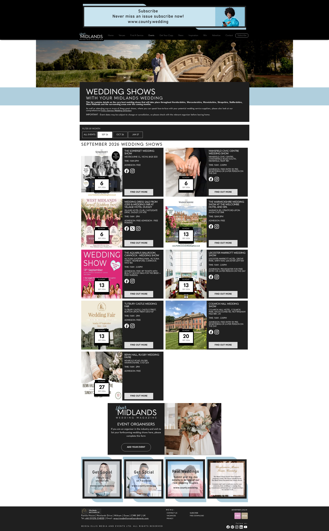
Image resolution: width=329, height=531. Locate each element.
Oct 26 (120, 135)
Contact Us (172, 513)
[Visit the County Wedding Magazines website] (244, 516)
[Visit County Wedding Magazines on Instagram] (237, 527)
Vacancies (171, 516)
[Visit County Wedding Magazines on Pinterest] (233, 527)
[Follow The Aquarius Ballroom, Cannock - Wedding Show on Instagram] (132, 281)
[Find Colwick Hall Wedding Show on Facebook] (211, 332)
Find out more (138, 192)
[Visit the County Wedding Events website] (237, 516)
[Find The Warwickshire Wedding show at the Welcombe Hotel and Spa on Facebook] (211, 226)
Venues (122, 35)
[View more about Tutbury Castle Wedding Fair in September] (101, 325)
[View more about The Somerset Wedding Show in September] (101, 172)
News (180, 35)
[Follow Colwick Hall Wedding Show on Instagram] (217, 332)
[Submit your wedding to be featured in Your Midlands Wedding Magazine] (185, 479)
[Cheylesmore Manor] (227, 479)
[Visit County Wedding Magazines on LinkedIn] (241, 527)
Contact (229, 35)
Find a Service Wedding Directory (116, 111)
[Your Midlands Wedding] (91, 37)
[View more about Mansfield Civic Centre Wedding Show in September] (186, 172)
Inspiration (193, 35)
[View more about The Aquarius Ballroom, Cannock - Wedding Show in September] (101, 274)
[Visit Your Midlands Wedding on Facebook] (228, 527)
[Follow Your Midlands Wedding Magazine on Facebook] (143, 479)
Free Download (197, 516)
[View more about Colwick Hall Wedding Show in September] (186, 325)
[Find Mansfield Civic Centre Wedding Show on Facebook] (211, 179)
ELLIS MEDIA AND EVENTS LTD (111, 526)
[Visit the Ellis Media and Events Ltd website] (91, 511)
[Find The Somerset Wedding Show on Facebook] (127, 171)
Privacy (170, 518)
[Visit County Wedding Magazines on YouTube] (246, 527)
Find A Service (136, 35)
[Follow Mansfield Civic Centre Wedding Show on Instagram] (217, 179)
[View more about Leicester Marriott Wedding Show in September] (186, 274)
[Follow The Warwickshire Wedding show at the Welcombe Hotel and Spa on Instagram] (217, 226)
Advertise (216, 35)
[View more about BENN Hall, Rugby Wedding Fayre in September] (101, 376)
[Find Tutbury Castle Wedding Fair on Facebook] (127, 326)
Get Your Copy (166, 35)
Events (151, 35)
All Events (89, 135)
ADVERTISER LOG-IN (239, 510)
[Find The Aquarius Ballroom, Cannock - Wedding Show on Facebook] (127, 281)
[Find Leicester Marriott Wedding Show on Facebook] (211, 277)
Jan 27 (135, 135)
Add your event (136, 447)
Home (110, 35)
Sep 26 (105, 135)
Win (205, 35)
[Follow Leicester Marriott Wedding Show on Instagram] (217, 277)
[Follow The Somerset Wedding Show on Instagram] (132, 171)
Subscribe (241, 35)
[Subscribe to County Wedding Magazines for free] (164, 17)
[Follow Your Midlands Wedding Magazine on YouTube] (102, 479)
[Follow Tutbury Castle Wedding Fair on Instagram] (132, 326)
